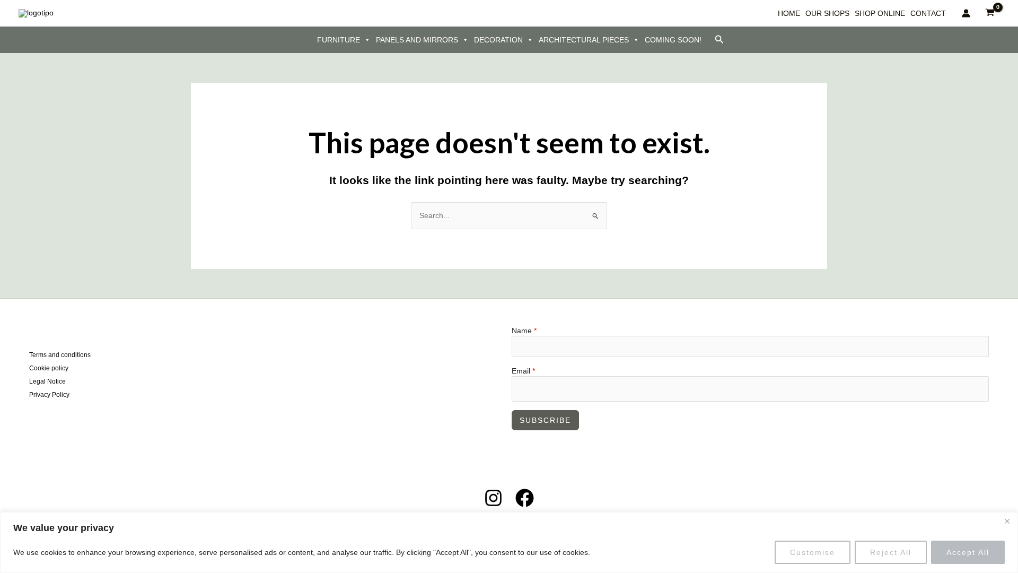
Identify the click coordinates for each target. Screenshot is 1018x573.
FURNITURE (338, 40)
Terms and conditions (60, 355)
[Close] (1007, 521)
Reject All (890, 552)
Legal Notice (47, 381)
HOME (789, 13)
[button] (719, 40)
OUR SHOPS (827, 13)
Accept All (967, 552)
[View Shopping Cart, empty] (990, 13)
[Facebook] (524, 498)
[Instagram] (493, 498)
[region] (509, 542)
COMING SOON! (673, 40)
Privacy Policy (49, 394)
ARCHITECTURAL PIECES (584, 40)
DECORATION (498, 40)
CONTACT (928, 13)
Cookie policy (48, 368)
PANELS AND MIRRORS (417, 40)
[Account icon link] (966, 13)
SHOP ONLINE (880, 13)
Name (524, 330)
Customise (812, 552)
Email (523, 371)
